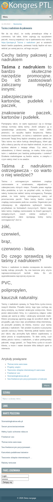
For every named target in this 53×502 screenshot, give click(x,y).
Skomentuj (17, 24)
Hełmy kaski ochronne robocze (14, 432)
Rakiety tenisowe (8, 463)
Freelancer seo (13, 373)
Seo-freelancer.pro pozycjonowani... (16, 447)
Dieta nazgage (30, 498)
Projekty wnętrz (14, 367)
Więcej (46, 385)
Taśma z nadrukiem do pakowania (16, 28)
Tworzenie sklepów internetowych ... (16, 457)
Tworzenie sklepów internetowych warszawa (26, 370)
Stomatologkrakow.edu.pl (18, 376)
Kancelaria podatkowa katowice (14, 452)
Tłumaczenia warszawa (17, 364)
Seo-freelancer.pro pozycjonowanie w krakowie (27, 379)
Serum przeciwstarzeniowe (12, 426)
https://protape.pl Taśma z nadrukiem (18, 42)
